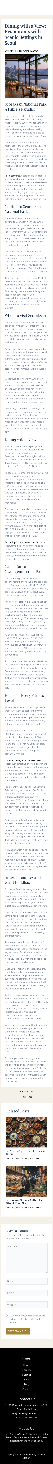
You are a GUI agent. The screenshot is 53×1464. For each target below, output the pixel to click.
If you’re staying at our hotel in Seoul (23, 760)
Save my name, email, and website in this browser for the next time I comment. (25, 1319)
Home (26, 1365)
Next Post (26, 1097)
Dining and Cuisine (31, 1158)
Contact (26, 1389)
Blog (26, 1384)
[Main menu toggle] (46, 7)
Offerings (26, 1370)
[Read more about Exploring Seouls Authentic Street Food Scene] (26, 1181)
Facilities (26, 1375)
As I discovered (12, 175)
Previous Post (26, 1091)
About (26, 1379)
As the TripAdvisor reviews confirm (22, 542)
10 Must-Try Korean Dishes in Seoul (26, 1152)
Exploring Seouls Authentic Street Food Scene (24, 1201)
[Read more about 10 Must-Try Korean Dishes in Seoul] (26, 1132)
